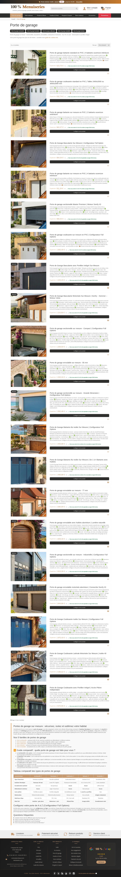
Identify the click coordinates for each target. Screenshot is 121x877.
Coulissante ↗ (70, 776)
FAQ (38, 847)
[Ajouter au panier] (108, 288)
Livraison (38, 853)
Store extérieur (79, 15)
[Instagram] (73, 873)
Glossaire (38, 850)
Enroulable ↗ (100, 776)
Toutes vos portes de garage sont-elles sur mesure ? (27, 819)
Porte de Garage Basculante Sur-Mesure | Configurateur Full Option (76, 143)
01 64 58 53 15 (13, 855)
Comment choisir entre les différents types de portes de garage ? (30, 818)
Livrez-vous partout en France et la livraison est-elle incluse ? (29, 822)
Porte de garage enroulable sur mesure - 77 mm (69, 490)
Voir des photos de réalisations (87, 873)
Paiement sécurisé (76, 859)
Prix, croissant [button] (102, 45)
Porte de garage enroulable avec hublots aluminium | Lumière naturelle (77, 523)
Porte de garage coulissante (49, 31)
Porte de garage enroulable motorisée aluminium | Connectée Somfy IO (78, 587)
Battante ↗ (86, 776)
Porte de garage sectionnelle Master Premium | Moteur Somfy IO (75, 204)
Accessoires (92, 15)
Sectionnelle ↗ (38, 776)
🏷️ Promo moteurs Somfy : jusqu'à (60, 2)
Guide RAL (38, 856)
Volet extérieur (29, 15)
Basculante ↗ (54, 776)
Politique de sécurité (75, 862)
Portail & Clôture (41, 15)
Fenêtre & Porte (54, 15)
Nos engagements (76, 850)
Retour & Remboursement (76, 865)
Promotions (104, 15)
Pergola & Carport (67, 15)
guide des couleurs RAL (51, 37)
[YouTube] (66, 873)
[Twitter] (58, 873)
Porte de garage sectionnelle (17, 31)
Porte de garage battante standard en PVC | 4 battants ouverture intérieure (79, 53)
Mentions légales (75, 856)
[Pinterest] (69, 873)
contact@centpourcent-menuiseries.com (17, 859)
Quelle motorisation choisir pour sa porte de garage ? (28, 821)
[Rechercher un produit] (76, 8)
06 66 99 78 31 (22, 855)
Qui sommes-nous (76, 853)
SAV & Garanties (76, 847)
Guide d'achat (38, 862)
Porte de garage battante (79, 31)
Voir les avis (101, 862)
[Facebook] (54, 873)
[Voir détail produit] (108, 73)
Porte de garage (16, 15)
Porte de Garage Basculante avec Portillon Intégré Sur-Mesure (74, 266)
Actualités (38, 859)
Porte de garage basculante (33, 31)
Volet (57, 847)
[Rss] (62, 873)
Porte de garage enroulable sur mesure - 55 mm (69, 363)
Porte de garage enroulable (64, 31)
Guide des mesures (38, 865)
